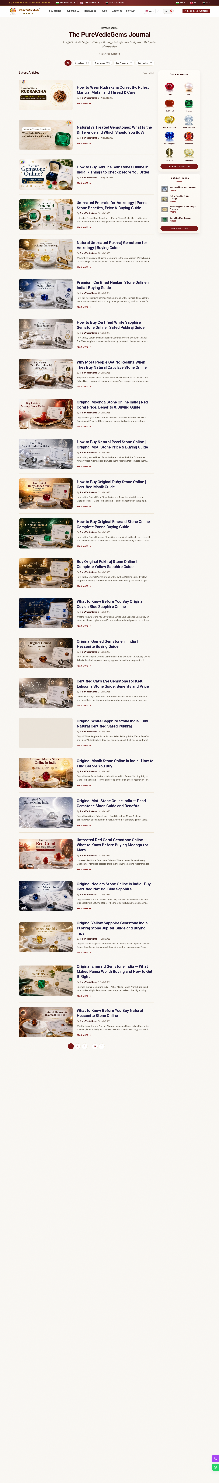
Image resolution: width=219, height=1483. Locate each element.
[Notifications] (165, 11)
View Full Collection (179, 166)
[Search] (158, 11)
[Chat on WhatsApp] (215, 1467)
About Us (117, 11)
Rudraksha (73, 11)
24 (95, 1046)
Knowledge (91, 11)
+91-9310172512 (67, 3)
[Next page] (102, 1046)
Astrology (82, 63)
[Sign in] (178, 11)
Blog (104, 11)
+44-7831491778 (92, 3)
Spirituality (145, 63)
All (68, 63)
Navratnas (102, 63)
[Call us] (215, 1458)
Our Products (124, 63)
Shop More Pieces (179, 228)
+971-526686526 (116, 3)
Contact (131, 11)
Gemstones (56, 11)
